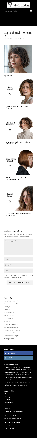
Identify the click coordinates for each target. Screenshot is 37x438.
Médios (6, 321)
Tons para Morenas (10, 336)
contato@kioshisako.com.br (12, 419)
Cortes (7, 394)
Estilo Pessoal (8, 312)
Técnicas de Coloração (11, 330)
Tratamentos (9, 403)
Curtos (6, 307)
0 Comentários (19, 39)
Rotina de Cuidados (10, 327)
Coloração (8, 397)
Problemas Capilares (10, 324)
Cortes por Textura (9, 304)
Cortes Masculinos (9, 301)
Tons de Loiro (8, 333)
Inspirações (7, 318)
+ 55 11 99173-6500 (10, 415)
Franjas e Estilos (9, 315)
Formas (7, 400)
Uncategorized (8, 339)
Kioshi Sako (9, 39)
